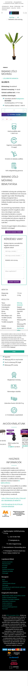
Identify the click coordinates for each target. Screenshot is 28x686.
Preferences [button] (12, 347)
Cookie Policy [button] (7, 345)
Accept (14, 351)
